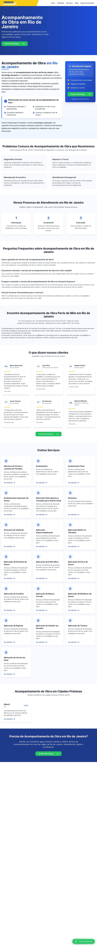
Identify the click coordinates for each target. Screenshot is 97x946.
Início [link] (53, 3)
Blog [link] (76, 3)
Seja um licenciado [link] (87, 3)
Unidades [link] (60, 3)
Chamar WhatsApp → (13, 44)
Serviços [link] (69, 3)
